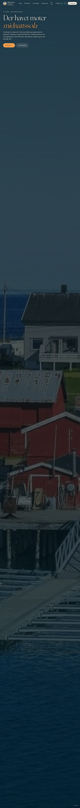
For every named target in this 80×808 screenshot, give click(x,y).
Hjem (20, 3)
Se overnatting (22, 45)
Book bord (8, 45)
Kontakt (58, 3)
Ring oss (73, 3)
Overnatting (36, 3)
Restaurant (27, 3)
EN (65, 3)
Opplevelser (44, 3)
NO (62, 3)
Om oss (51, 3)
